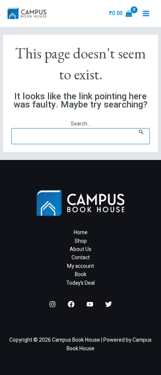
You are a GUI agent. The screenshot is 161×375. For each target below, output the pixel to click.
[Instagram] (52, 304)
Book (80, 274)
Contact (81, 257)
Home (81, 232)
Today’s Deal (80, 283)
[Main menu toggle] (146, 13)
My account (80, 266)
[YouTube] (89, 304)
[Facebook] (71, 304)
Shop (81, 241)
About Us (80, 249)
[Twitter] (108, 304)
